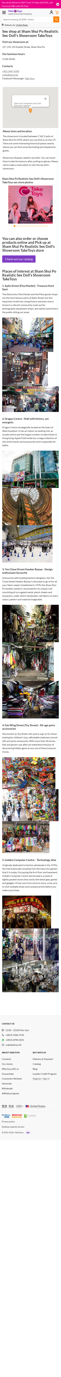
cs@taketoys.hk (10, 74)
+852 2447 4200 (10, 71)
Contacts (6, 1059)
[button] (14, 226)
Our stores (7, 1063)
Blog (35, 1068)
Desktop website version (13, 1126)
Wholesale (7, 1088)
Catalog (37, 1063)
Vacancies (7, 1083)
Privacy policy (8, 1121)
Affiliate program (10, 1093)
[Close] (45, 98)
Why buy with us (10, 1068)
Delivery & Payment (43, 1059)
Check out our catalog (19, 259)
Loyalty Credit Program (45, 1073)
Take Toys (29, 78)
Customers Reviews (12, 1078)
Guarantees (8, 1073)
